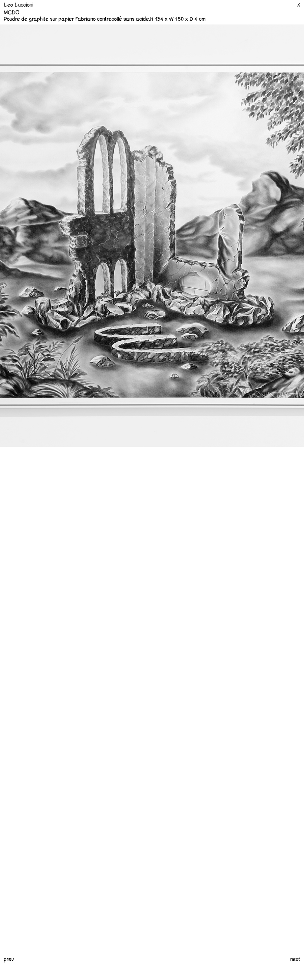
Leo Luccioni (18, 5)
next (295, 959)
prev (9, 959)
